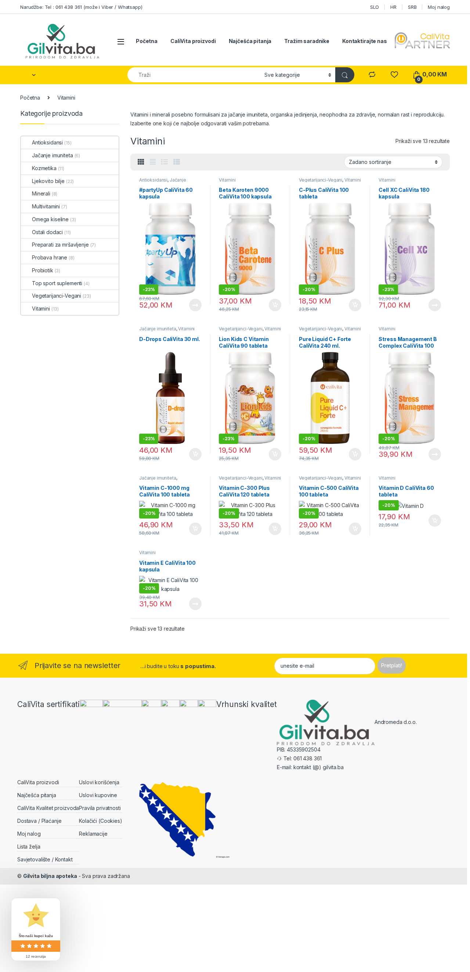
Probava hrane (49, 257)
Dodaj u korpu (274, 305)
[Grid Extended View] (153, 162)
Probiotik (42, 270)
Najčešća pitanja (250, 41)
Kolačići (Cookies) (100, 821)
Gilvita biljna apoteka (50, 876)
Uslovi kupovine (98, 795)
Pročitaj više (193, 305)
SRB (412, 7)
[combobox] (193, 74)
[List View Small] (176, 162)
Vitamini (227, 180)
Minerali (41, 193)
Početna (147, 41)
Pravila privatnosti (99, 808)
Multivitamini (46, 206)
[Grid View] (141, 162)
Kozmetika (44, 168)
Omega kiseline (50, 219)
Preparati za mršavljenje (60, 244)
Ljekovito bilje (48, 181)
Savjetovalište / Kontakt (45, 859)
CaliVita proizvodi (193, 41)
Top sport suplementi (57, 283)
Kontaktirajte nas (364, 41)
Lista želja (28, 846)
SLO (374, 7)
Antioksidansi (153, 180)
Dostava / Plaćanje (39, 821)
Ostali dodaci (47, 232)
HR (393, 7)
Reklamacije (93, 834)
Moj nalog (439, 7)
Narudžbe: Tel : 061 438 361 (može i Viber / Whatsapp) (81, 7)
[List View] (164, 162)
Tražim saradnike (306, 41)
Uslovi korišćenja (99, 782)
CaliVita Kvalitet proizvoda (48, 808)
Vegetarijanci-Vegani (320, 180)
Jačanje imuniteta (157, 328)
